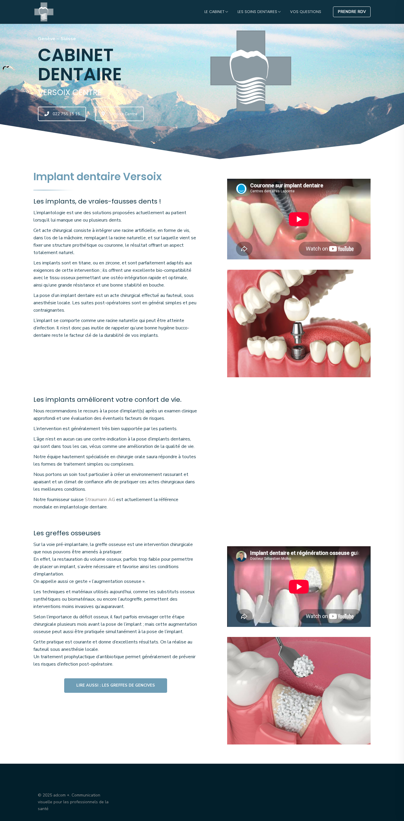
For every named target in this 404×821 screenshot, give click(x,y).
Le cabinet (214, 11)
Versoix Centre (124, 114)
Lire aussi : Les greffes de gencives (115, 685)
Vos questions (305, 11)
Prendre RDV (352, 11)
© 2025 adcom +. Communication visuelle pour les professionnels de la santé (73, 802)
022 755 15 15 (66, 114)
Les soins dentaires (257, 11)
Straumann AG (100, 499)
